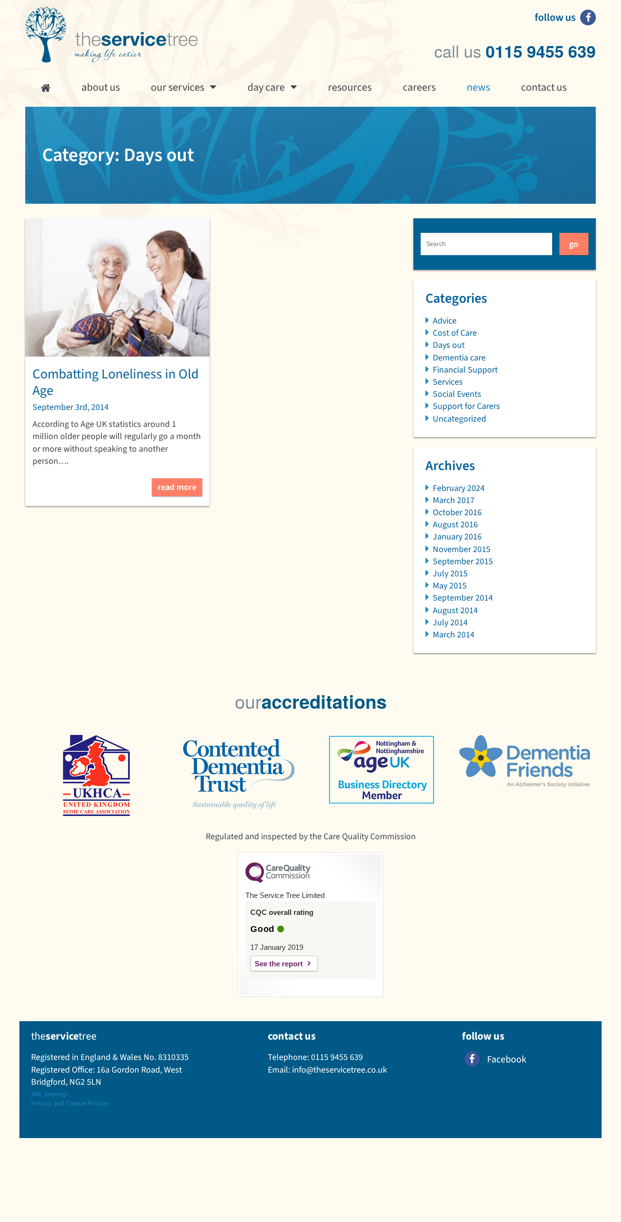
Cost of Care (455, 333)
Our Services (177, 87)
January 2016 (457, 537)
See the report (279, 964)
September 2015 (463, 561)
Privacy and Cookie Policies (70, 1103)
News (478, 87)
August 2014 (455, 610)
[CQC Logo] (277, 880)
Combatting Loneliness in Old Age (116, 382)
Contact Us (544, 87)
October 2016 (457, 512)
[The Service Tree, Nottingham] (111, 34)
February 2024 (459, 488)
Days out (449, 345)
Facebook (506, 1059)
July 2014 (450, 623)
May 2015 (450, 586)
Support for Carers (466, 406)
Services (448, 382)
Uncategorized (459, 419)
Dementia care (459, 358)
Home (45, 87)
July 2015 (450, 574)
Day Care (266, 87)
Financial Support (465, 370)
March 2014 (453, 635)
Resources (350, 87)
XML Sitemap (49, 1094)
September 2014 (463, 598)
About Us (101, 87)
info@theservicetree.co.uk (339, 1070)
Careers (419, 87)
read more (177, 487)
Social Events (457, 394)
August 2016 (455, 525)
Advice (445, 321)
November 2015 (461, 549)
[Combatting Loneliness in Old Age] (117, 287)
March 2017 (453, 500)
